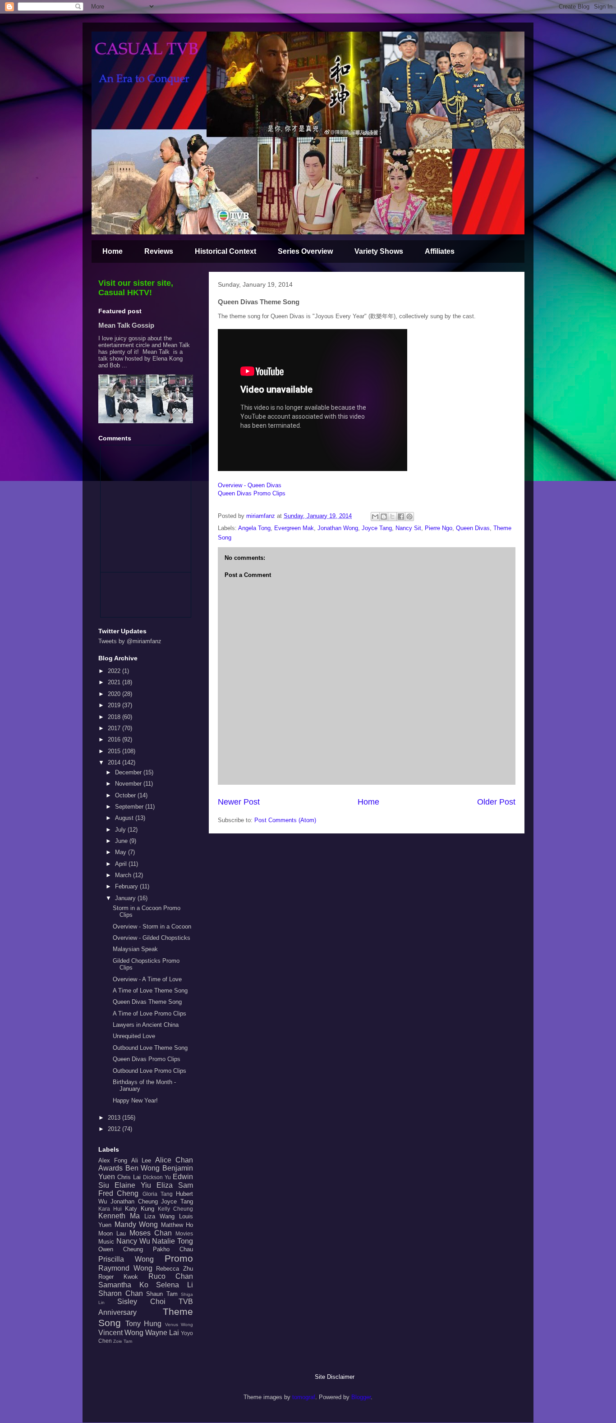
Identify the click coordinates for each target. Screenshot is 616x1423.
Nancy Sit (408, 528)
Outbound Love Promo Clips (149, 1070)
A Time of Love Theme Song (150, 990)
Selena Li (174, 1285)
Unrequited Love (134, 1036)
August (125, 817)
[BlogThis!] (383, 516)
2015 (115, 751)
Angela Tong (254, 528)
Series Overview (305, 251)
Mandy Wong (136, 1224)
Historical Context (225, 251)
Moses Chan (150, 1233)
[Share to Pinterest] (409, 516)
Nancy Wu (133, 1241)
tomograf (303, 1397)
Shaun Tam (162, 1293)
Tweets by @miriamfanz (129, 641)
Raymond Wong (125, 1268)
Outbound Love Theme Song (150, 1047)
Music (106, 1241)
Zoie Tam (122, 1341)
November (129, 783)
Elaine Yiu (133, 1185)
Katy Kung (139, 1208)
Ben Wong (142, 1168)
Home (112, 251)
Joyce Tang (377, 528)
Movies (184, 1233)
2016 (115, 739)
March (124, 875)
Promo (179, 1258)
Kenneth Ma (119, 1216)
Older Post (496, 801)
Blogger (361, 1397)
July (121, 829)
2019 (115, 705)
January (126, 898)
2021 (115, 682)
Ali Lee (141, 1160)
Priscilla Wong (126, 1259)
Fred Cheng (118, 1193)
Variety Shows (378, 251)
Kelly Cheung (175, 1209)
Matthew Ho (177, 1225)
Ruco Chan (170, 1276)
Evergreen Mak (294, 528)
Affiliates (440, 251)
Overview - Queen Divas (249, 485)
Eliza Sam (174, 1185)
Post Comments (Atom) (285, 820)
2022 (115, 671)
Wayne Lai (162, 1332)
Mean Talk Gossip (126, 325)
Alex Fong (112, 1160)
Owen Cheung (120, 1249)
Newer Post (239, 801)
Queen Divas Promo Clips (251, 493)
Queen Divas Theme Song (147, 1001)
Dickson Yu (157, 1177)
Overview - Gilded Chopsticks (151, 937)
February (127, 886)
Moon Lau (112, 1233)
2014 (115, 762)
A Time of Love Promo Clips (149, 1013)
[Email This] (375, 516)
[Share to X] (392, 516)
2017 (115, 728)
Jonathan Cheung (134, 1201)
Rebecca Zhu (174, 1268)
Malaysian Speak (135, 949)
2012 (115, 1129)
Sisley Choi (141, 1301)
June (122, 840)
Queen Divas (473, 528)
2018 (115, 717)
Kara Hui (110, 1209)
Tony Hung (143, 1323)
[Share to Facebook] (400, 516)
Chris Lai (129, 1177)
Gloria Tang (158, 1194)
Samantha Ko (123, 1285)
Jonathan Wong (337, 528)
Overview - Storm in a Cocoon (152, 926)
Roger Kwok (118, 1276)
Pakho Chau (173, 1249)
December (129, 772)
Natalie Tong (172, 1241)
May (121, 852)
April (122, 863)
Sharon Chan (120, 1293)
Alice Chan (174, 1160)
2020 (115, 694)
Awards (110, 1168)
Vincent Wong (120, 1332)
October (126, 795)
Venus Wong (179, 1324)
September (130, 806)
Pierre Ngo (438, 528)
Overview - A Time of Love (147, 979)
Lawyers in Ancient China (146, 1024)
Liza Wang (159, 1216)
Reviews (158, 251)
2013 (115, 1117)
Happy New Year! (135, 1100)
